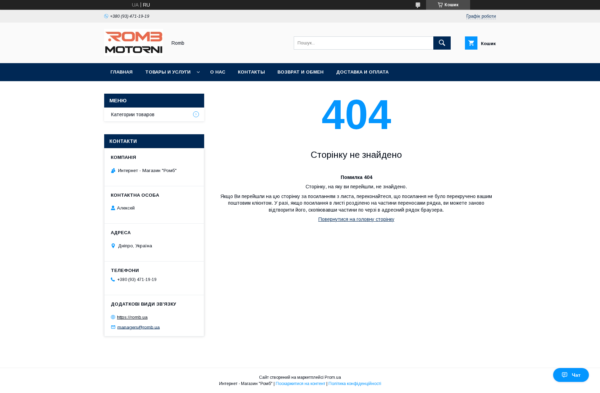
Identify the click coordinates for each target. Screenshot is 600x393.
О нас (217, 72)
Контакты (251, 72)
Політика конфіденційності (354, 383)
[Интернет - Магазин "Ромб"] (133, 54)
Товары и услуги (168, 72)
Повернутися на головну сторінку (356, 219)
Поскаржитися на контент (300, 383)
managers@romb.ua (138, 327)
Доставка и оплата (362, 72)
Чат (576, 375)
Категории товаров (133, 114)
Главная (121, 72)
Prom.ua (333, 377)
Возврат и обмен (300, 72)
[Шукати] (442, 43)
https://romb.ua (132, 317)
